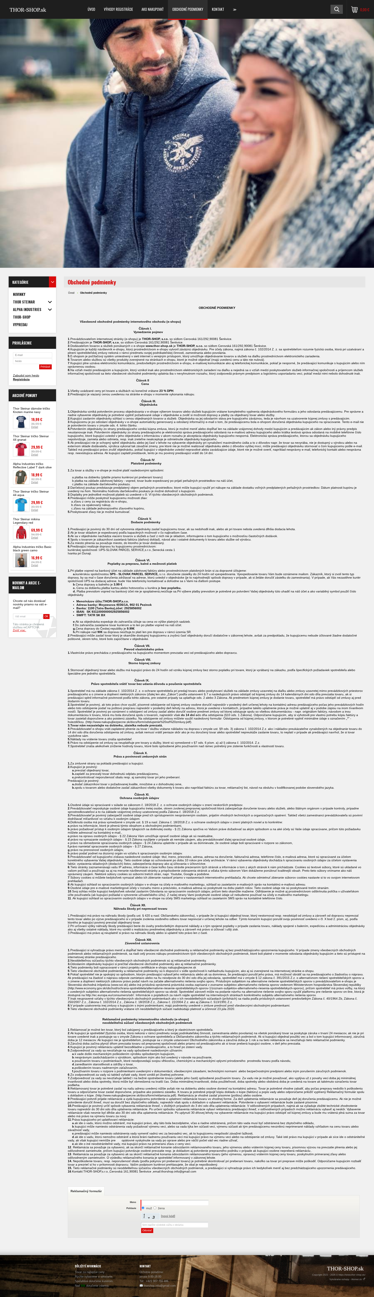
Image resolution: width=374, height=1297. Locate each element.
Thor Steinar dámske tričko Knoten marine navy (31, 410)
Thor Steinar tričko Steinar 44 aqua (31, 493)
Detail (34, 427)
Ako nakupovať (153, 9)
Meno (133, 1202)
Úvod (91, 9)
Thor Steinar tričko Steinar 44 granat (31, 437)
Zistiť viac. (19, 630)
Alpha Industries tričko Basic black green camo (32, 548)
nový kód (168, 1216)
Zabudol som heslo (26, 375)
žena (161, 1208)
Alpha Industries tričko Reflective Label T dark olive (32, 465)
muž (149, 1208)
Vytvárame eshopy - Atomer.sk (346, 1279)
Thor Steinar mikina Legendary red (26, 520)
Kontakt (218, 9)
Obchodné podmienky (187, 9)
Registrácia (21, 379)
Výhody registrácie (118, 9)
